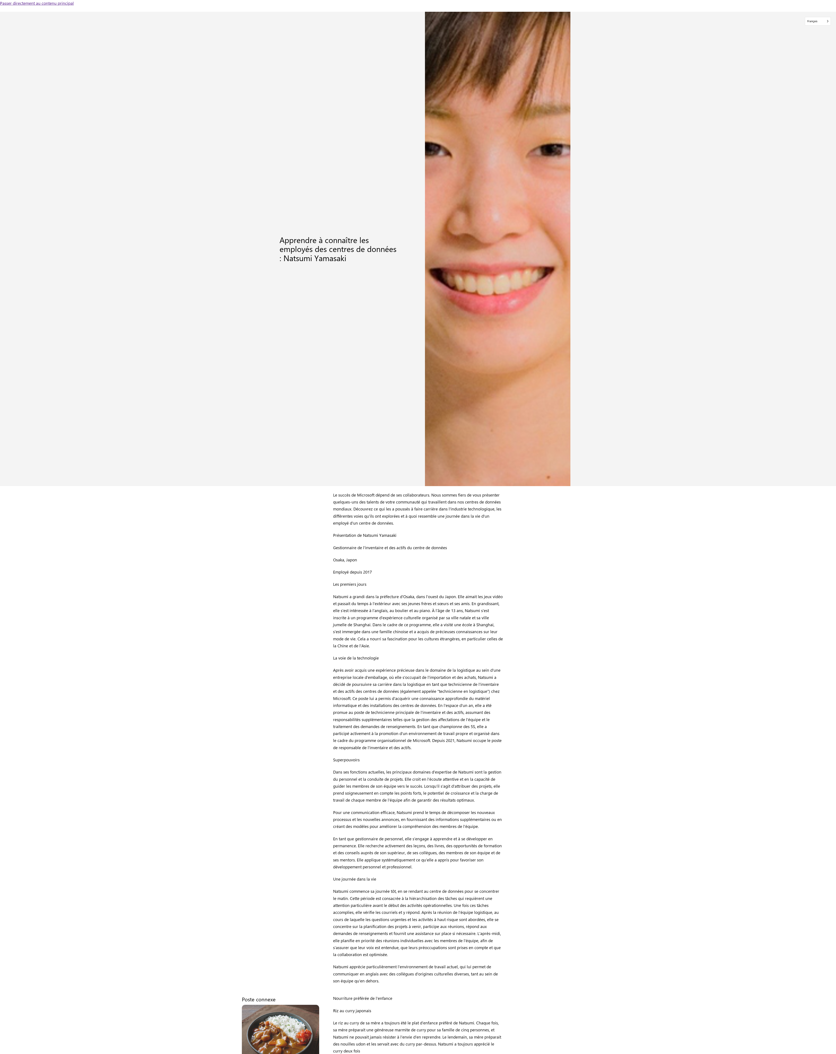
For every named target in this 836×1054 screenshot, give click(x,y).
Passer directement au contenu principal (37, 3)
